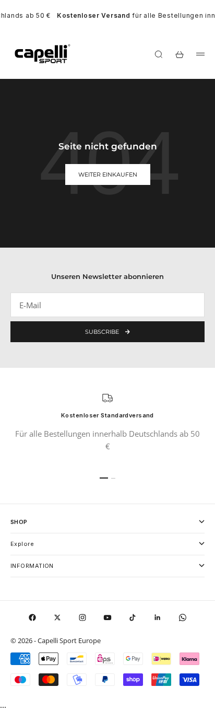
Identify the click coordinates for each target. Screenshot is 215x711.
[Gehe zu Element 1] (104, 478)
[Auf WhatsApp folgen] (182, 617)
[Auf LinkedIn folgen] (157, 617)
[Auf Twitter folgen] (57, 617)
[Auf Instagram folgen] (82, 617)
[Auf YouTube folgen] (107, 617)
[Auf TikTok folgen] (132, 617)
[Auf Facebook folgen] (32, 617)
